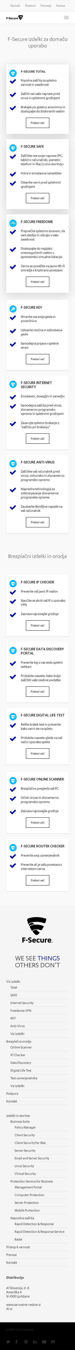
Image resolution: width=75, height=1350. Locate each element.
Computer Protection (29, 1195)
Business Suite (20, 1121)
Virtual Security (25, 1173)
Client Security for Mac (30, 1143)
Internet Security (22, 1003)
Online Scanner (21, 1047)
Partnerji (46, 5)
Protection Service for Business (31, 1181)
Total (13, 987)
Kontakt (11, 1101)
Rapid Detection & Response (34, 1224)
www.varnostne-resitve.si (23, 1304)
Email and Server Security (32, 1158)
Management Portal (28, 1187)
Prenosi (11, 1255)
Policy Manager (25, 1127)
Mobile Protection (27, 1210)
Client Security (25, 1135)
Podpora (12, 1093)
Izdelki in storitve (18, 1115)
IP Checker (17, 1055)
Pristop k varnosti (18, 1247)
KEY (13, 1018)
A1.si (9, 1309)
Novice (60, 5)
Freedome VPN (20, 1010)
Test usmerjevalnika (23, 1078)
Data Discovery (20, 1062)
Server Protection (27, 1202)
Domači (15, 5)
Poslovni (30, 5)
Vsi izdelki (17, 1033)
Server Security (25, 1150)
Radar (18, 1239)
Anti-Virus (17, 1026)
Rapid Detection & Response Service (39, 1231)
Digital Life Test (20, 1070)
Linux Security (24, 1166)
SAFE (13, 995)
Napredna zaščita (22, 1218)
